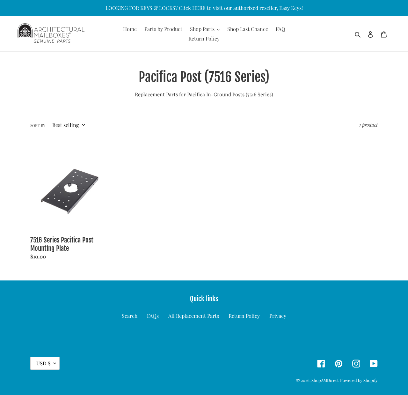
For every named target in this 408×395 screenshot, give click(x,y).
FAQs (153, 315)
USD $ (43, 363)
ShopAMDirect (325, 380)
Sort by (37, 125)
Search (129, 315)
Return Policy (244, 315)
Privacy (277, 315)
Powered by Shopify (359, 380)
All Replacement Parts (193, 315)
